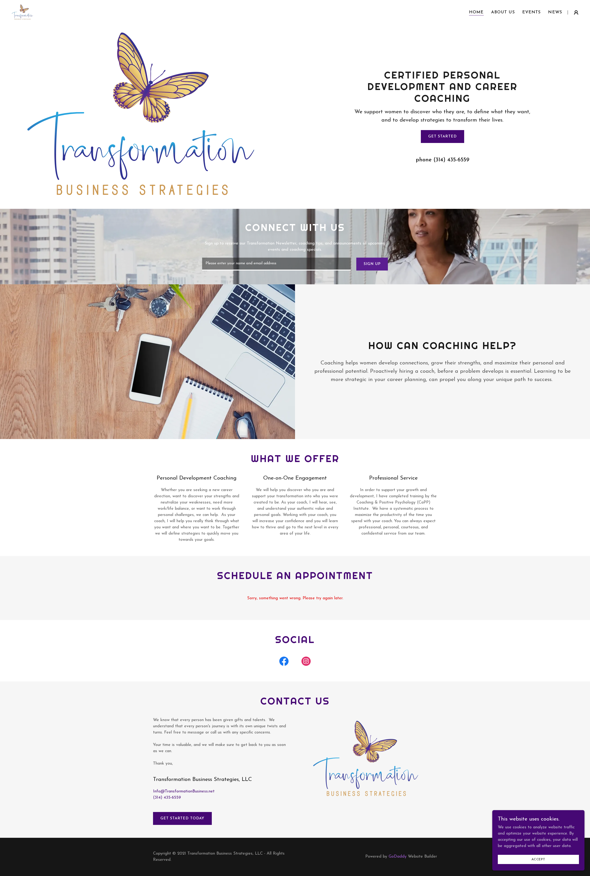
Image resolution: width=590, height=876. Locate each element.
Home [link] (476, 12)
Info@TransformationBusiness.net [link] (184, 791)
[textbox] (276, 264)
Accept (538, 859)
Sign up (372, 264)
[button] (576, 12)
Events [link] (531, 12)
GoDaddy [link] (398, 857)
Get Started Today (182, 818)
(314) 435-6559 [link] (451, 160)
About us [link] (503, 12)
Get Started (442, 136)
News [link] (555, 12)
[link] (23, 12)
